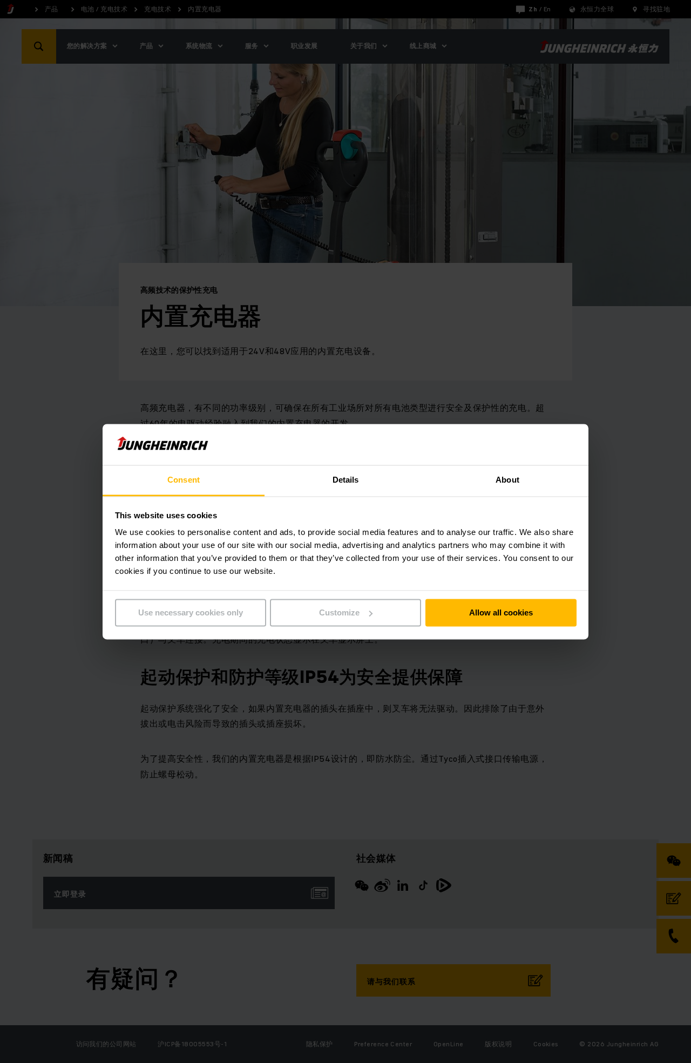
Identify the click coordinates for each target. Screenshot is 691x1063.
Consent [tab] (183, 480)
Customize (339, 612)
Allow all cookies (501, 612)
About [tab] (507, 480)
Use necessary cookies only (190, 612)
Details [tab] (346, 480)
